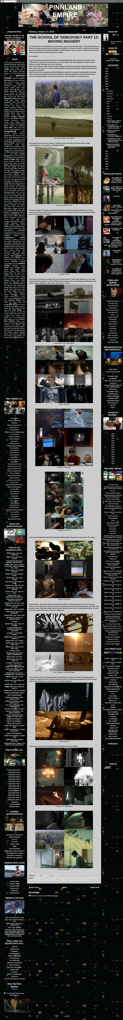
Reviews (7, 266)
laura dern (22, 203)
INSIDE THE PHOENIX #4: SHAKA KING (14, 726)
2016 (107, 153)
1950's (5, 62)
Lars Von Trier (14, 512)
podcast (19, 256)
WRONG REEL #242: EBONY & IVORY (14, 582)
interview (16, 174)
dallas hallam (15, 135)
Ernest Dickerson (20, 150)
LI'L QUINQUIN (113, 719)
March (109, 113)
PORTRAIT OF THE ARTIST (14, 835)
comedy (11, 129)
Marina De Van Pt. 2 (113, 310)
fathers (16, 154)
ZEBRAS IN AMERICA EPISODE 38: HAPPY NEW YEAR (113, 146)
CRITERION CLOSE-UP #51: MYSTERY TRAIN (14, 618)
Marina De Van (14, 427)
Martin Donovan (8, 215)
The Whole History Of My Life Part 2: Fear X (113, 548)
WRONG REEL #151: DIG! (14, 656)
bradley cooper (14, 103)
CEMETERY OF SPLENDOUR (113, 687)
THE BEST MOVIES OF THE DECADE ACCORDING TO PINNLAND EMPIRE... (14, 38)
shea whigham (8, 285)
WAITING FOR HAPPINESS (14, 857)
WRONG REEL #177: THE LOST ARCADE (14, 624)
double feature (8, 148)
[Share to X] (58, 875)
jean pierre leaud (13, 183)
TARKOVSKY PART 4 (14, 777)
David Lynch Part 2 (14, 480)
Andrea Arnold (14, 450)
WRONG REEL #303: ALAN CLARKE (14, 557)
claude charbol (17, 127)
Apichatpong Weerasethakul (14, 510)
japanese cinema (19, 179)
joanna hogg (8, 188)
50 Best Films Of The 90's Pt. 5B (113, 581)
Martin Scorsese (19, 215)
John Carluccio (113, 333)
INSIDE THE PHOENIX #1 (14, 719)
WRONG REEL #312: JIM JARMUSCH (14, 554)
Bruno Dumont (20, 109)
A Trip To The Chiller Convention (113, 525)
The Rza (19, 312)
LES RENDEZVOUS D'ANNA (14, 853)
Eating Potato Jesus (113, 523)
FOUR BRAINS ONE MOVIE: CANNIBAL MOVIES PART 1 (14, 561)
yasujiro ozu (21, 335)
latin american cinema (11, 203)
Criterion (22, 133)
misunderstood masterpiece (14, 230)
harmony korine (9, 168)
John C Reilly (21, 190)
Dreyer (15, 148)
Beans (113, 314)
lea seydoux (21, 204)
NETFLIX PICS (113, 682)
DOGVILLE (113, 383)
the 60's (20, 304)
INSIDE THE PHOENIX (14, 956)
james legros (7, 177)
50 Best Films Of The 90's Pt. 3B (113, 597)
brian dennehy (16, 105)
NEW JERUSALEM (14, 837)
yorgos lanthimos (84, 880)
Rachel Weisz (13, 259)
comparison (10, 131)
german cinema (20, 161)
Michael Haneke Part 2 (14, 475)
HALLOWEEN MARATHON (113, 738)
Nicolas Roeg (10, 245)
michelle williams (13, 228)
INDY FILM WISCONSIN (14, 695)
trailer (18, 321)
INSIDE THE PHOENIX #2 (14, 721)
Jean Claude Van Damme (11, 181)
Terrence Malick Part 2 (14, 471)
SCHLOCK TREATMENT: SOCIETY (14, 709)
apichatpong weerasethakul (14, 84)
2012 (107, 164)
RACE (18, 257)
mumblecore (7, 239)
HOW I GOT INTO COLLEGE (113, 381)
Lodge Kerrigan (14, 503)
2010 (107, 169)
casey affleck (16, 114)
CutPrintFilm (8, 135)
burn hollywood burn (18, 111)
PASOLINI (113, 725)
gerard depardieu (9, 161)
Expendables (14, 152)
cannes (18, 113)
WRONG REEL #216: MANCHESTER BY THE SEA (14, 596)
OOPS (5, 250)
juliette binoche (19, 195)
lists (5, 208)
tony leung (16, 319)
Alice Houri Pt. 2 (113, 312)
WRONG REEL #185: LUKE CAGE (14, 615)
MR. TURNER (113, 721)
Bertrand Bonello (14, 443)
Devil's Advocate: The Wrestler (113, 571)
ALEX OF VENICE (113, 698)
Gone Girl (113, 533)
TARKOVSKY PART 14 (14, 800)
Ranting (22, 261)
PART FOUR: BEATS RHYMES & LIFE (14, 920)
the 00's (13, 304)
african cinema (20, 68)
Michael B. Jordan (20, 221)
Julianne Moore (8, 195)
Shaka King (21, 283)
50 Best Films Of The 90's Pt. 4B (113, 589)
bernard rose (14, 93)
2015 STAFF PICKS (113, 668)
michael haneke (39, 880)
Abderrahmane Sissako (14, 446)
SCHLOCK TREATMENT (14, 967)
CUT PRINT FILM (14, 958)
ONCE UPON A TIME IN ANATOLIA (14, 851)
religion (10, 263)
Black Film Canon (10, 98)
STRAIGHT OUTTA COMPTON (113, 677)
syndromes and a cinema (17, 296)
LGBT (13, 206)
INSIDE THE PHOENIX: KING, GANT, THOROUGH (14, 669)
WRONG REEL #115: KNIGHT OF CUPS (14, 681)
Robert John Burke (15, 273)
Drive (19, 148)
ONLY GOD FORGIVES (113, 371)
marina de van (20, 214)
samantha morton (9, 280)
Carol (113, 520)
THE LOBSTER (113, 684)
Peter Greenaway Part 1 (14, 425)
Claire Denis (14, 462)
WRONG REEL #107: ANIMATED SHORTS (14, 687)
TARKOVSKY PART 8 (14, 786)
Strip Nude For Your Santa (113, 501)
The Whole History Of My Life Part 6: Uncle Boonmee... (113, 496)
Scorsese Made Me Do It (113, 644)
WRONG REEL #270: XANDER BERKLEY (14, 570)
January (109, 118)
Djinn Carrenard (20, 143)
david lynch (17, 141)
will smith (14, 330)
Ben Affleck (18, 91)
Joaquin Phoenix (17, 188)
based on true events (17, 89)
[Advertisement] (14, 368)
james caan (22, 175)
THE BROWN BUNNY (113, 400)
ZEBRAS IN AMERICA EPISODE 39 (113, 131)
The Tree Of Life (113, 634)
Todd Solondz (14, 493)
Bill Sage (17, 96)
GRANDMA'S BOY (113, 391)
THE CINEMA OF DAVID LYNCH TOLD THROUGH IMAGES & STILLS (116, 271)
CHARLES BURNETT (19, 118)
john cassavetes (9, 192)
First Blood (112, 531)
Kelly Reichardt (20, 197)
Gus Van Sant (14, 489)
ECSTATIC (14, 972)
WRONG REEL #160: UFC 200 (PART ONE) (14, 647)
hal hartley (91, 878)
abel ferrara (12, 66)
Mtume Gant (19, 235)
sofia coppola (13, 287)
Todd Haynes (14, 516)
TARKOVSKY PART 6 (14, 781)
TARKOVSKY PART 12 (14, 795)
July (108, 103)
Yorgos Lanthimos (14, 436)
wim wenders (8, 332)
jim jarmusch (20, 186)
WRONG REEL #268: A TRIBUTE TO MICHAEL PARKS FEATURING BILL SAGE (14, 566)
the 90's (15, 306)
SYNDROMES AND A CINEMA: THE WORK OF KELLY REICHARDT (14, 744)
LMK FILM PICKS (14, 965)
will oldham (7, 330)
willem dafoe (21, 330)
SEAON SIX (14, 890)
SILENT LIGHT (14, 844)
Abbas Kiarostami (20, 62)
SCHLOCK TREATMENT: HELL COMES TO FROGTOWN (14, 715)
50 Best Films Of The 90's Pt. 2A (113, 608)
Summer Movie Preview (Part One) (113, 512)
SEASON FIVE (14, 888)
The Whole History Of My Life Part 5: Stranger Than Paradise (113, 536)
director (11, 143)
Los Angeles (8, 210)
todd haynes (21, 317)
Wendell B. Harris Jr (113, 301)
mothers (15, 232)
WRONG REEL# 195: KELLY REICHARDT (14, 612)
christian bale (14, 124)
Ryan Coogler (8, 278)
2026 (107, 68)
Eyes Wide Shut (113, 556)
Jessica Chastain (9, 186)
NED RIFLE (113, 728)
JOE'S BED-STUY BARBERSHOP (113, 731)
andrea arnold (16, 78)
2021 (107, 81)
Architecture (7, 85)
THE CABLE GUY (113, 403)
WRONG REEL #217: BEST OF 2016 (14, 592)
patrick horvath (15, 250)
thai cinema (13, 302)
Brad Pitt (16, 102)
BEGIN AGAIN (113, 734)
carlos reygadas (62, 878)
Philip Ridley (14, 429)
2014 (107, 159)
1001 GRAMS (113, 696)
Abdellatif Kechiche (10, 64)
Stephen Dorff (21, 291)
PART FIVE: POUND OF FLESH (14, 917)
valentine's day (9, 324)
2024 (107, 73)
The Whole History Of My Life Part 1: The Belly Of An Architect (113, 552)
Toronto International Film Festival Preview (113, 631)
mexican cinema (9, 221)
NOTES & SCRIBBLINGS (14, 974)
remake (16, 263)
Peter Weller (16, 254)
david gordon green (81, 878)
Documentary (8, 144)
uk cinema (14, 323)
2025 (107, 71)
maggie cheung (14, 212)
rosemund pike (11, 276)
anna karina (15, 80)
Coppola (14, 133)
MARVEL (6, 217)
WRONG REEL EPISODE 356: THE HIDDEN (114, 121)
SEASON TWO (14, 881)
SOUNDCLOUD (14, 949)
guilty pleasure (14, 165)
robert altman (14, 269)
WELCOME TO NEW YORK (113, 703)
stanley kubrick (12, 291)
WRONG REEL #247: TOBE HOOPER (14, 578)
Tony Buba (113, 340)
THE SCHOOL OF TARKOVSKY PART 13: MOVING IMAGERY (114, 126)
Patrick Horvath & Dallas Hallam (14, 432)
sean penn (11, 283)
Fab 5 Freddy (8, 153)
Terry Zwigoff (14, 434)
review (21, 263)
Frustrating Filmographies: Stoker (113, 568)
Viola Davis (16, 326)
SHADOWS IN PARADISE (14, 855)
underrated (21, 323)
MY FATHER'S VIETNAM (113, 666)
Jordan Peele (21, 194)
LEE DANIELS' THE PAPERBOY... (116, 229)
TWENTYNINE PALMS (116, 251)
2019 (107, 86)
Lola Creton (21, 208)
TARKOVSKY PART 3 (14, 774)
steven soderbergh (11, 294)
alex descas (13, 71)
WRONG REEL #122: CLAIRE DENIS (14, 677)
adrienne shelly (9, 68)
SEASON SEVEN (14, 893)
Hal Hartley (14, 496)
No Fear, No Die (113, 516)
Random (52, 880)
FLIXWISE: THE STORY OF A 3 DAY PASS (14, 606)
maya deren (20, 219)
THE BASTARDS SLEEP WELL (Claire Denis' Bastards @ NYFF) (116, 262)
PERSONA (14, 802)
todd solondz (8, 319)
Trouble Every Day (112, 503)
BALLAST (14, 842)
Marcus (117, 35)
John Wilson (14, 418)
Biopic (23, 96)
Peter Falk (16, 252)
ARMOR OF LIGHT (112, 673)
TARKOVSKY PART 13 (14, 797)
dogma (17, 144)
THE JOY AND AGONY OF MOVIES (14, 979)
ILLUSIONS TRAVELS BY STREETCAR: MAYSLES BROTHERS (14, 629)
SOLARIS (113, 405)
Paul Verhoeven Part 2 (14, 464)
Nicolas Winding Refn (14, 487)
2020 (107, 83)
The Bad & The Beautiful (112, 637)
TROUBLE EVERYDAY (112, 396)
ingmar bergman (16, 172)
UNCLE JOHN (113, 675)
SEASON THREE (14, 884)
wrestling (22, 333)
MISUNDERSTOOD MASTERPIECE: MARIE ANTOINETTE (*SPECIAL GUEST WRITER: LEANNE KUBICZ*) (113, 220)
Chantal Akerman (18, 116)
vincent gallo (20, 324)
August (109, 101)
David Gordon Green (14, 420)
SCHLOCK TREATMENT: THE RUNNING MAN (14, 705)
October (109, 96)
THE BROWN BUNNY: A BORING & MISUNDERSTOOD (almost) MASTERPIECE (115, 209)
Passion (112, 490)
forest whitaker (20, 157)
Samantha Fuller (113, 305)
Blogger (66, 1016)
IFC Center (15, 170)
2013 (107, 161)
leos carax (7, 206)
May (108, 108)
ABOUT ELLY (113, 700)
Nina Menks (113, 319)
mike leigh (22, 228)
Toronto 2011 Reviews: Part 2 (113, 626)
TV (9, 323)
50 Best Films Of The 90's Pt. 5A (113, 585)
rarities (6, 263)
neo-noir (22, 241)
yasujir (14, 335)
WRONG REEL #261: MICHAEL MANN (14, 574)
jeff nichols (12, 185)
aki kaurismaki (19, 69)
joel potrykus (13, 190)
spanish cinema (8, 289)
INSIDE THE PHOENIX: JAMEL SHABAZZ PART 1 (14, 701)
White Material (113, 518)
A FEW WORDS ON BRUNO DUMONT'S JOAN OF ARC (116, 188)
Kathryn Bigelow (14, 439)
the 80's (9, 306)
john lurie (19, 192)
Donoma (23, 146)
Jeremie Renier (20, 185)
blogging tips (14, 988)
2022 (107, 78)
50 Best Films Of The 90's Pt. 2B (113, 604)
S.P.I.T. (113, 693)
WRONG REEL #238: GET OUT (14, 585)
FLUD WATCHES (14, 960)
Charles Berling (8, 118)
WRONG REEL (14, 969)
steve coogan (8, 292)
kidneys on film (8, 199)
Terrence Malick (73, 880)
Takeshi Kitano (14, 507)
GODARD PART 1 (14, 806)
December (110, 91)
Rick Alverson (15, 267)
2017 (107, 151)
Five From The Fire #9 (113, 641)
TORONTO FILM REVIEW (14, 963)
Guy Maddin (12, 167)
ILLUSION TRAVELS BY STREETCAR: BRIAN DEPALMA (14, 665)
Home (64, 887)
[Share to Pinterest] (61, 875)
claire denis (71, 878)
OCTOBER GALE (113, 714)
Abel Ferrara (14, 457)
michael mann (14, 225)
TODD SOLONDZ (14, 804)
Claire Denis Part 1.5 (14, 459)
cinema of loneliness (17, 125)
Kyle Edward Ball (113, 342)
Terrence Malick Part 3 (14, 468)
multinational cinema (14, 237)
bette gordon (19, 94)
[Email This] (54, 875)
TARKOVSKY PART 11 (14, 793)
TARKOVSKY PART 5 (14, 779)
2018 (107, 89)
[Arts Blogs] (14, 987)
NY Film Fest (8, 248)
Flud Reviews (11, 157)
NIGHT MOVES (113, 736)
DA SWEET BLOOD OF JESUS (113, 709)
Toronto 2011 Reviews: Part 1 (113, 628)
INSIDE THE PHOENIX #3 (14, 723)
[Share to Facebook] (60, 875)
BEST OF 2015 (113, 671)
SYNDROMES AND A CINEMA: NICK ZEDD (14, 740)
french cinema (9, 159)
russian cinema (20, 276)
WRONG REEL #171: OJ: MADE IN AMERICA (14, 637)
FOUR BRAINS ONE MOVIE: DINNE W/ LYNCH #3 (14, 600)
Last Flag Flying (113, 484)
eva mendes (7, 152)
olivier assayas (20, 248)
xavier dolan (7, 335)
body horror (14, 100)
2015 (107, 156)
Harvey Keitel (18, 168)
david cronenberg (14, 139)
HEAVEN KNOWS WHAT (113, 689)
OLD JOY (14, 839)
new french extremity (11, 243)
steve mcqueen (19, 293)
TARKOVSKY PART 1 (14, 770)
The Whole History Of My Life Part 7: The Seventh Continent (113, 487)
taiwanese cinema (8, 298)
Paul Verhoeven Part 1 (14, 466)
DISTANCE (116, 196)
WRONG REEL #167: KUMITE (14, 640)
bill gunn (10, 96)
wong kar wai (13, 333)
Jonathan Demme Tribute (113, 493)
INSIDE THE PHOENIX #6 (14, 733)
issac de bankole (13, 176)
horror (9, 170)
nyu (14, 248)
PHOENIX (113, 680)
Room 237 (113, 559)
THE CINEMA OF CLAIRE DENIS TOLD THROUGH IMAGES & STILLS (116, 180)
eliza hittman (11, 150)
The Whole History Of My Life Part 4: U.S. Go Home (113, 540)
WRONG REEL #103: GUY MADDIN (14, 690)
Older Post (94, 887)
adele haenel (21, 66)
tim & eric (13, 317)
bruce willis (12, 109)
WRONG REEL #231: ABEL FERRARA (14, 588)
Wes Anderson (21, 328)
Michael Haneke (14, 477)
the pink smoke (15, 310)
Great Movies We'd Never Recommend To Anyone (113, 617)
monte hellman (8, 232)
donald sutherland (15, 146)
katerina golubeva (9, 197)
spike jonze (17, 289)
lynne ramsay (17, 210)
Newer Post (34, 887)
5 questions (11, 62)
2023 (107, 76)
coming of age (20, 129)
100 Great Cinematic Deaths (112, 614)
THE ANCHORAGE (14, 848)
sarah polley (21, 280)
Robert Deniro (15, 271)
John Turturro (12, 194)
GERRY (14, 846)
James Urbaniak (16, 177)
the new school (14, 308)
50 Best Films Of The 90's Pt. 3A (113, 601)
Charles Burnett (14, 455)
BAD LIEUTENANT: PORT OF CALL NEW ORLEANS (113, 386)
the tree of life (16, 313)
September (110, 98)
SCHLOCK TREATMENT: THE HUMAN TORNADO (14, 711)
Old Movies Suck (113, 639)
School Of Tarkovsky (61, 880)
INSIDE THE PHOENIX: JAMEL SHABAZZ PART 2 (14, 698)
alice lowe (8, 75)
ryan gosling (20, 278)
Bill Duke (14, 423)
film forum (14, 155)
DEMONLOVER (112, 398)
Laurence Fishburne (10, 204)
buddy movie (7, 111)
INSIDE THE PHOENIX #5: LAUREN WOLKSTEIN (14, 730)
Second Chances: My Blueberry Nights (112, 564)
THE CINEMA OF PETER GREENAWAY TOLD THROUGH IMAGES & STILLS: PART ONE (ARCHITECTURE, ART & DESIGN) (113, 242)
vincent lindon (8, 326)
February (110, 116)
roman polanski (15, 275)
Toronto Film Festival (14, 320)
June (108, 106)
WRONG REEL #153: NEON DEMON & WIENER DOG (14, 653)
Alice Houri (21, 73)
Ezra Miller (22, 152)
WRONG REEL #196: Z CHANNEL (14, 609)
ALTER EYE (14, 976)
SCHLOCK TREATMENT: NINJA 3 (14, 693)
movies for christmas (12, 234)
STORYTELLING (113, 394)
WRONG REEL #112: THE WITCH (14, 684)
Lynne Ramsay (14, 491)
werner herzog (12, 328)
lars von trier (21, 201)
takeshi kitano (18, 298)
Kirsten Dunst (17, 199)
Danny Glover (17, 137)
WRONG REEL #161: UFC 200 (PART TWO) (14, 643)
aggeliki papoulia (9, 69)
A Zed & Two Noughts (113, 499)
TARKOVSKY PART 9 (14, 788)
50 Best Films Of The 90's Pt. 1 (113, 611)
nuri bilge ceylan (20, 246)
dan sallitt (22, 135)
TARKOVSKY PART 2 (14, 772)
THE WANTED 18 (113, 691)
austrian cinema (15, 87)
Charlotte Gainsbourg (11, 120)
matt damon (12, 217)
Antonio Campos (20, 82)
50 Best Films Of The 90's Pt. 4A (113, 593)
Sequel (16, 283)
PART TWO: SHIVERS (14, 927)
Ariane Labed (16, 85)
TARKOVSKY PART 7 (14, 784)
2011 (107, 166)
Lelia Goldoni (113, 321)
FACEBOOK (14, 951)
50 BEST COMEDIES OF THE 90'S (113, 659)
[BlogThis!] (56, 875)
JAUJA (113, 705)
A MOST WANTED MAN (113, 723)
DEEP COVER (113, 369)
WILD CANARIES (113, 712)
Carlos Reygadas (14, 498)
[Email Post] (51, 875)
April (108, 111)
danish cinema (8, 137)
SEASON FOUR (14, 886)
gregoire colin (16, 163)
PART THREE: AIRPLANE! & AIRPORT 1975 (14, 924)
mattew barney (21, 217)
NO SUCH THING (113, 376)
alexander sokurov (39, 878)
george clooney (20, 159)
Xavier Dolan (14, 441)
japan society (10, 179)
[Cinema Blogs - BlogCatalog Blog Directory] (14, 995)
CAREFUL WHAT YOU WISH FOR (113, 663)
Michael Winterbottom (15, 226)
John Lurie (113, 331)
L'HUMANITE (113, 378)
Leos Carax (14, 514)
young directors (19, 337)
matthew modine (9, 219)
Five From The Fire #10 (113, 624)
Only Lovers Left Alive (113, 561)
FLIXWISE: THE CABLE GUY (14, 663)
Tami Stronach (113, 303)
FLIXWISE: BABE (14, 650)
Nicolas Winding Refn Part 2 (14, 484)
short (14, 285)
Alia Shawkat (13, 73)
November (110, 93)
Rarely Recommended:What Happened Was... (112, 574)
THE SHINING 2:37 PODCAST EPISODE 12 (114, 135)
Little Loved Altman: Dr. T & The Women (113, 620)
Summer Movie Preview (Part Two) (113, 509)
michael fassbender (10, 223)
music (47, 880)
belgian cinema (9, 91)
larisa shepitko (12, 201)
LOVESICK (113, 716)
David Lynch (14, 482)
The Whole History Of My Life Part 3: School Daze (113, 544)
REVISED (15, 265)
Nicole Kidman (11, 246)
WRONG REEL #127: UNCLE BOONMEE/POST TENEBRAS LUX (14, 673)
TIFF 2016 (14, 621)
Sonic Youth (21, 287)
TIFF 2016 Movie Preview (113, 506)
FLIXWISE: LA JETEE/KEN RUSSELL (14, 633)
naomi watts (15, 241)
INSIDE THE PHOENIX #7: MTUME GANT (14, 736)
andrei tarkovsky (51, 878)
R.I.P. (12, 257)
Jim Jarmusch (14, 500)
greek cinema (8, 163)
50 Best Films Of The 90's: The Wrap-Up (113, 578)
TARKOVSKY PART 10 (14, 790)
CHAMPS (113, 707)
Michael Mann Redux (14, 519)
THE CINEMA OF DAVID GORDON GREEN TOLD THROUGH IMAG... (114, 140)
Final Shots (112, 529)
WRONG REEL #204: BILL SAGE (14, 603)
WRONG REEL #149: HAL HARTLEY (14, 659)
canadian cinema (9, 113)
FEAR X (113, 407)
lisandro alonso (20, 206)
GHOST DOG (113, 389)
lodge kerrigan (12, 208)
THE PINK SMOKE (14, 953)
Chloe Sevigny (15, 122)
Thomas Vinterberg (16, 315)
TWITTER (14, 946)
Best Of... (12, 94)
